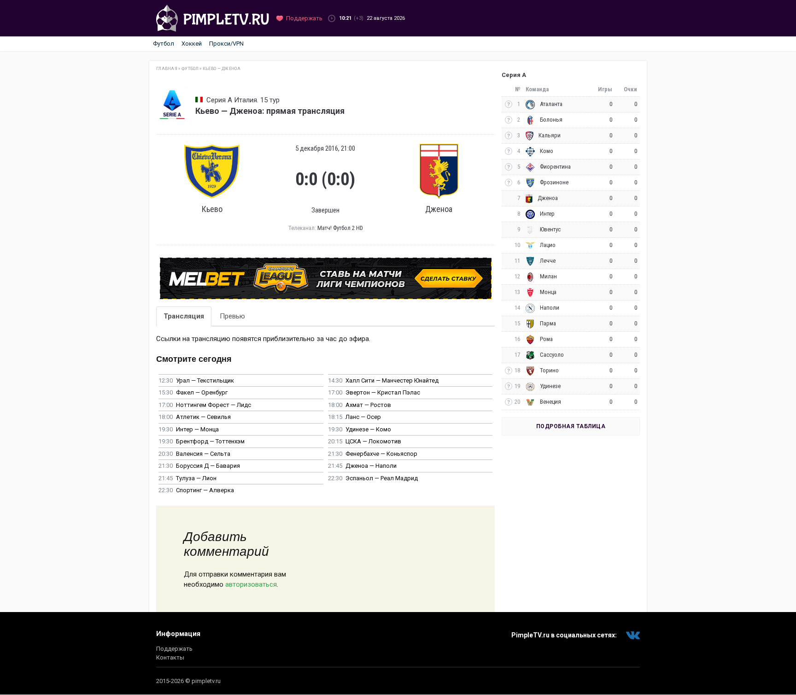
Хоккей (191, 43)
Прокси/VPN (226, 43)
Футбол (163, 43)
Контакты (170, 657)
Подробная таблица (571, 426)
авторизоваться (251, 584)
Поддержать (174, 648)
